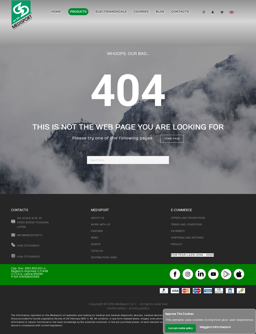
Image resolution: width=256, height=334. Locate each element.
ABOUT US (97, 218)
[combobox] (128, 160)
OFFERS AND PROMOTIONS (188, 218)
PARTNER (97, 231)
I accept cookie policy (180, 328)
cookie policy (116, 308)
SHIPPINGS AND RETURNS (187, 237)
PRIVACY (176, 244)
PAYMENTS (178, 231)
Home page (172, 138)
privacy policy (139, 308)
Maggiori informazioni (215, 327)
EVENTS (96, 244)
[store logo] (28, 16)
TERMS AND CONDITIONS (186, 224)
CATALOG (97, 251)
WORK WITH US (100, 224)
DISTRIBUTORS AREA (104, 257)
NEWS (94, 237)
